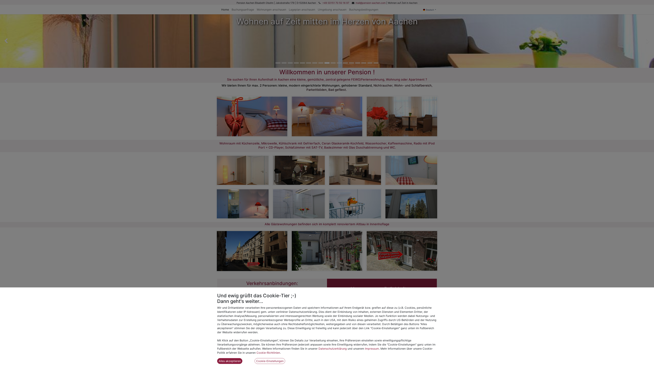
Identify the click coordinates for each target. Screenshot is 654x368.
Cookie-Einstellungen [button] (270, 361)
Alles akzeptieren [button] (230, 361)
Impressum (372, 348)
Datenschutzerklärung (332, 348)
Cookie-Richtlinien (268, 352)
